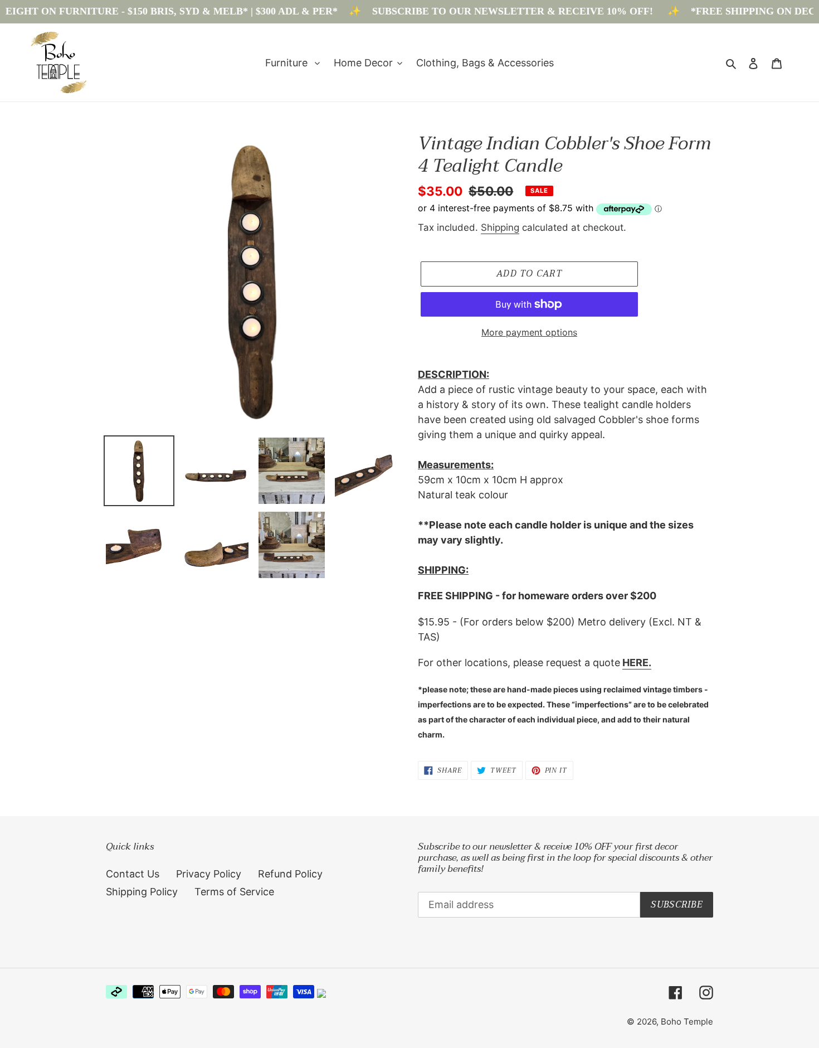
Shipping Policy (142, 891)
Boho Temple (687, 1021)
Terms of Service (234, 891)
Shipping (500, 227)
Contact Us (132, 874)
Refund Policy (290, 874)
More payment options (529, 332)
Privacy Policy (208, 874)
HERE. (636, 662)
